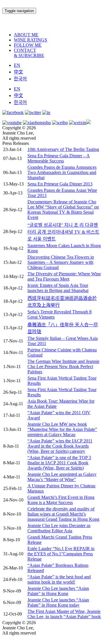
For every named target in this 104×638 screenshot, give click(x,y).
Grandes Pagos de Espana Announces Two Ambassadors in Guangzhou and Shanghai (61, 172)
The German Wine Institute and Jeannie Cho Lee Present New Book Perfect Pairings (63, 366)
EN (17, 65)
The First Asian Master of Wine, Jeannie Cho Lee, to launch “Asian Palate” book (64, 614)
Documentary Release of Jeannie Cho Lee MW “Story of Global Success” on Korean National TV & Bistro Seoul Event (63, 209)
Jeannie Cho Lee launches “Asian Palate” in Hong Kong (58, 591)
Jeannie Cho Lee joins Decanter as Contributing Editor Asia (58, 528)
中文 (18, 71)
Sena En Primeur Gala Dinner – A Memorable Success (58, 158)
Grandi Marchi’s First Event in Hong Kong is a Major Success (60, 500)
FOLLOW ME (28, 45)
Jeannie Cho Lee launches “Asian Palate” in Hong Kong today (58, 602)
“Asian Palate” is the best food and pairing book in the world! (59, 579)
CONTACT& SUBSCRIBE (29, 53)
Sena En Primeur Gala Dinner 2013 (59, 183)
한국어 (20, 78)
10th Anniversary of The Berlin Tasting (63, 149)
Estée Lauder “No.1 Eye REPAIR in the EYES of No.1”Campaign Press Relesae (60, 553)
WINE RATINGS (30, 39)
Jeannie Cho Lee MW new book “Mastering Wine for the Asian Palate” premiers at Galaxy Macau (62, 429)
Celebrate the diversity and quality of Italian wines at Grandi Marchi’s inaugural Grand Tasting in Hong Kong (63, 514)
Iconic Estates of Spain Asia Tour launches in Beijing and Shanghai (57, 288)
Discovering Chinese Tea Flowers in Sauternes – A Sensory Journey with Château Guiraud (60, 262)
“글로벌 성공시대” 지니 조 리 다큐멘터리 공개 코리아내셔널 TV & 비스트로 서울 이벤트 (63, 232)
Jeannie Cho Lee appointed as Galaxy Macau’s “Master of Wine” (61, 477)
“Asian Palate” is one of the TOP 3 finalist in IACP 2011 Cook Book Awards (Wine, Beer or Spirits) (59, 462)
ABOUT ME (26, 34)
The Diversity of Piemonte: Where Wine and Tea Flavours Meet (64, 276)
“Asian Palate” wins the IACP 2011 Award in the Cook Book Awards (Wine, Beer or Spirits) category (59, 446)
